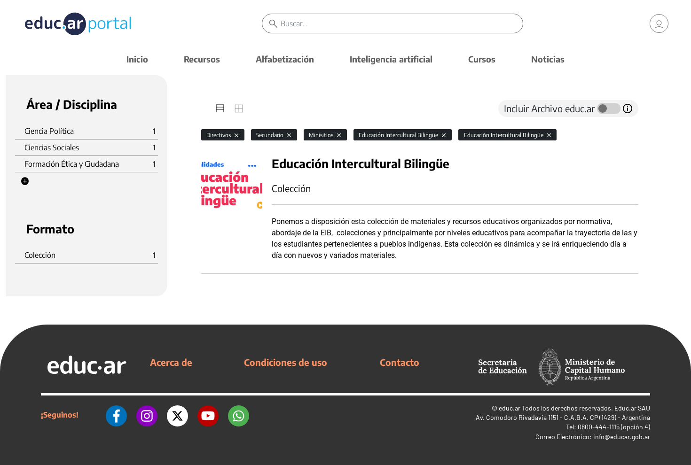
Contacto (399, 362)
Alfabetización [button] (285, 59)
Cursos (481, 59)
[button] (25, 181)
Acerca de (171, 362)
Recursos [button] (202, 59)
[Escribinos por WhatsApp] (238, 414)
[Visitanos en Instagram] (146, 414)
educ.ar (509, 408)
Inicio (137, 59)
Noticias (548, 59)
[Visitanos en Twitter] (177, 414)
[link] (659, 23)
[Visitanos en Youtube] (208, 414)
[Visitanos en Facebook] (116, 414)
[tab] (220, 108)
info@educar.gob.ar (621, 437)
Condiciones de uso (285, 362)
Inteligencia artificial (391, 59)
